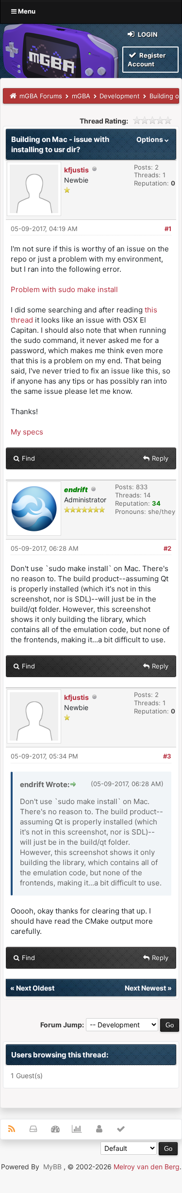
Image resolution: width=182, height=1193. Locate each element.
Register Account (146, 59)
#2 (167, 548)
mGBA (81, 96)
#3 (167, 756)
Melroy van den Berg (147, 1166)
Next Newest (145, 988)
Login (147, 34)
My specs (27, 431)
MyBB (52, 1166)
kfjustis (76, 170)
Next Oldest (35, 988)
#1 (168, 228)
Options (150, 139)
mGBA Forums (40, 96)
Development (119, 96)
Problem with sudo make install (64, 289)
